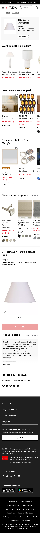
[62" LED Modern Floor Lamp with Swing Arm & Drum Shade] (10, 104)
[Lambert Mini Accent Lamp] (27, 59)
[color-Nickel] (10, 240)
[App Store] (8, 490)
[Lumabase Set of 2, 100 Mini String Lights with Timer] (27, 157)
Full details (23, 36)
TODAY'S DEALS (7, 2)
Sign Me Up (20, 438)
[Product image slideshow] (20, 295)
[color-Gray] (38, 238)
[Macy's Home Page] (11, 7)
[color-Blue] (38, 178)
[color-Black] (19, 236)
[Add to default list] (16, 51)
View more (7, 365)
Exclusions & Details (16, 462)
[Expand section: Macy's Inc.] (20, 421)
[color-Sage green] (23, 236)
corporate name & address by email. (19, 528)
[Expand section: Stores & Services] (20, 416)
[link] (10, 75)
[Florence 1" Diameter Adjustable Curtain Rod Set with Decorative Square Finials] (9, 209)
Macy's (20, 26)
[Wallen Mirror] (10, 157)
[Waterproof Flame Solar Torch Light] (27, 104)
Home (8, 12)
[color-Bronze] (3, 240)
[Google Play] (25, 490)
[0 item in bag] (36, 7)
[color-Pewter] (14, 240)
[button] (20, 295)
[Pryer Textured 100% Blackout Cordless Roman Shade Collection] (25, 209)
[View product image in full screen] (5, 312)
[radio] (3, 240)
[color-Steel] (26, 236)
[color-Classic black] (38, 131)
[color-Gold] (7, 240)
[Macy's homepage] (3, 12)
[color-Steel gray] (30, 236)
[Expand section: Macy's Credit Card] (20, 410)
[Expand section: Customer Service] (20, 404)
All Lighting (15, 12)
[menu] (3, 7)
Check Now (27, 462)
